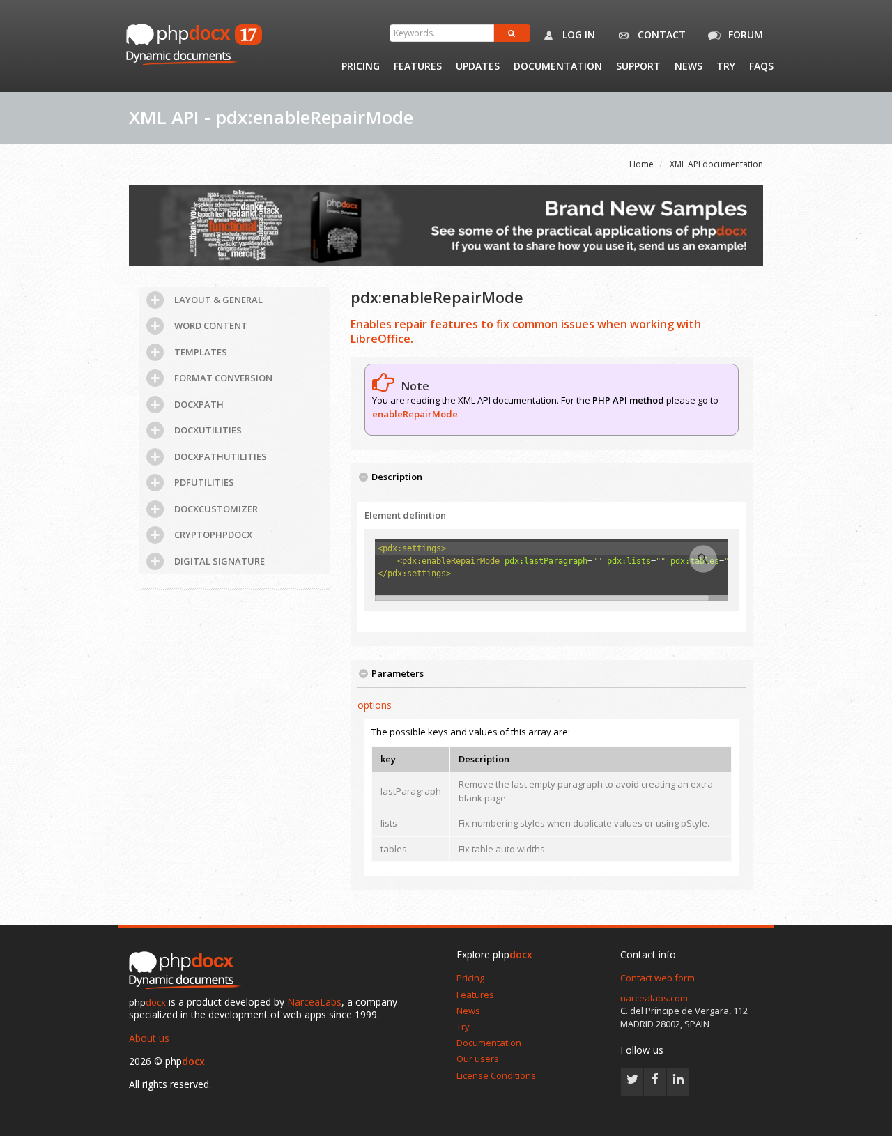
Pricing (360, 66)
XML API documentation (716, 164)
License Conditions (496, 1075)
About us (149, 1038)
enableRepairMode (415, 414)
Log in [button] (577, 34)
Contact (660, 34)
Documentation (558, 66)
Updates (478, 66)
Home (641, 164)
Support (638, 66)
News (688, 66)
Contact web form (657, 978)
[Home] (188, 971)
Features (418, 66)
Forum (744, 34)
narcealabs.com (654, 998)
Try (725, 66)
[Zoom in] (703, 559)
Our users (477, 1058)
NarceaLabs (314, 1001)
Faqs (761, 66)
